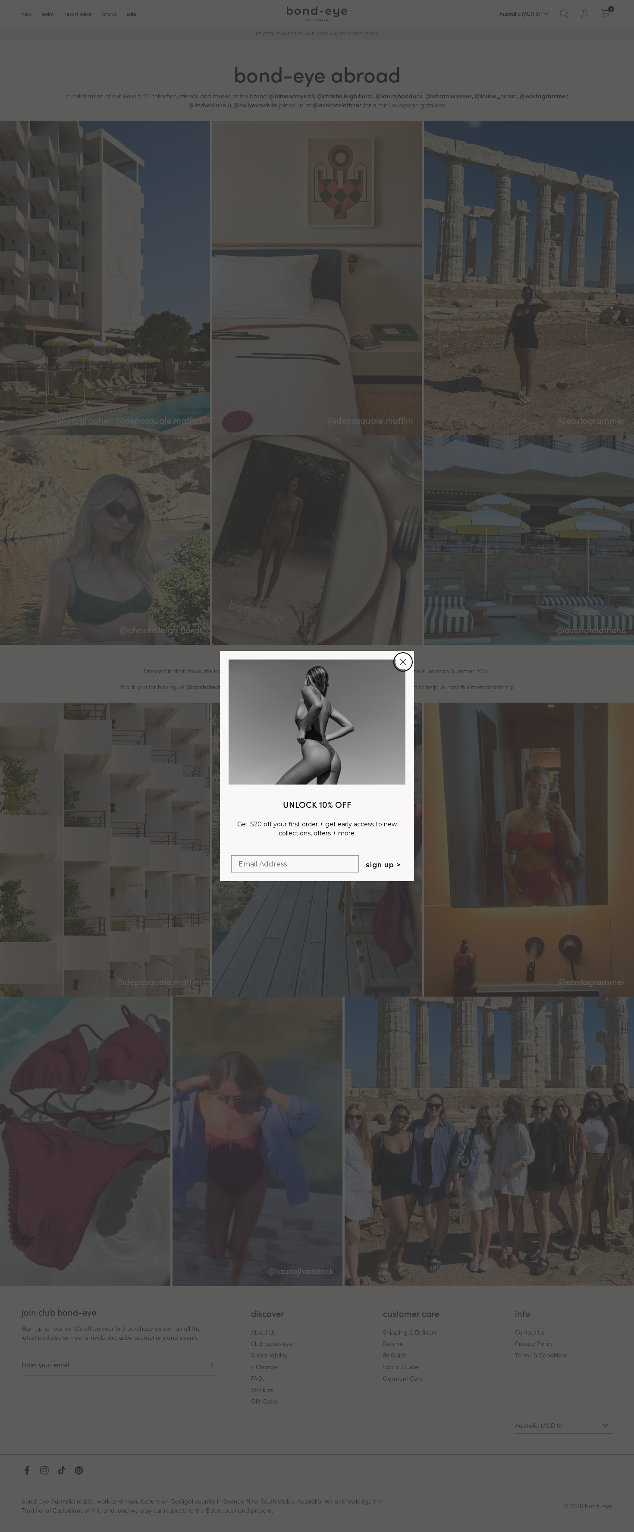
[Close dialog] (403, 661)
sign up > (383, 865)
